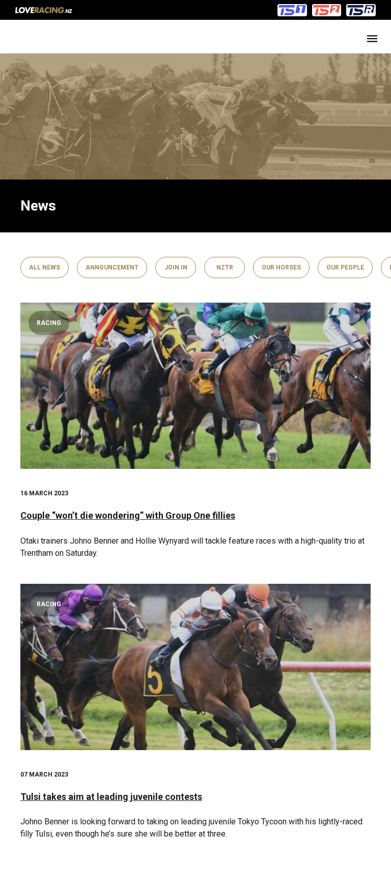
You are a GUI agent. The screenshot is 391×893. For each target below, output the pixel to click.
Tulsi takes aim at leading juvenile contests (111, 796)
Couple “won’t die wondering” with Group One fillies (127, 515)
